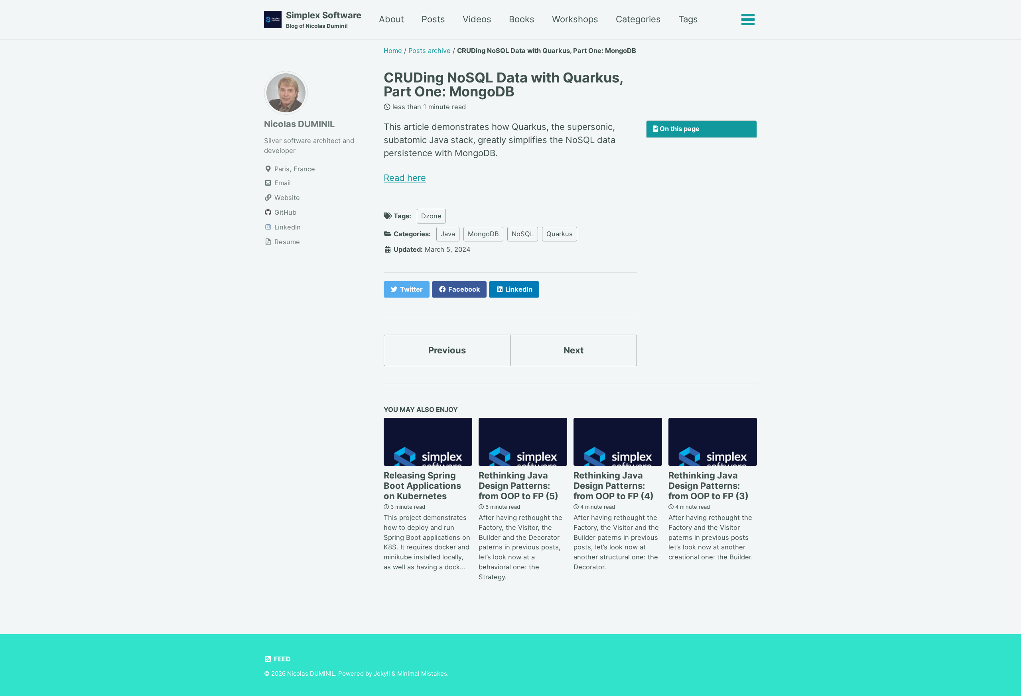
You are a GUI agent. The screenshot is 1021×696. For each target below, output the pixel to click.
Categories (638, 19)
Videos (477, 19)
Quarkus (559, 234)
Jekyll (382, 673)
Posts (433, 19)
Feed (281, 659)
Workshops (575, 19)
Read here (405, 178)
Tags (688, 19)
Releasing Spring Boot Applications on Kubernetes (422, 485)
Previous (447, 350)
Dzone (431, 216)
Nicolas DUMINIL (299, 124)
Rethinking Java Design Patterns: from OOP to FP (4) (614, 485)
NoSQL (523, 234)
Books (521, 19)
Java (448, 234)
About (391, 19)
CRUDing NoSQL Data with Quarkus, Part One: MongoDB (503, 84)
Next (574, 350)
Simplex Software (323, 19)
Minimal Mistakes (422, 673)
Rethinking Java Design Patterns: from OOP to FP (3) (708, 485)
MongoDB (483, 234)
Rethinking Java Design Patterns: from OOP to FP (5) (518, 485)
